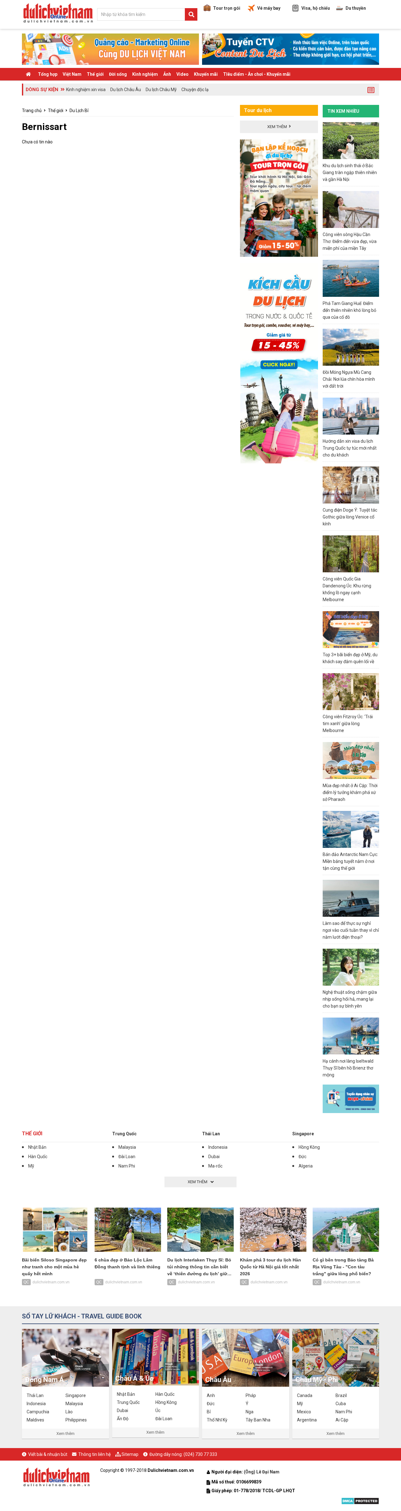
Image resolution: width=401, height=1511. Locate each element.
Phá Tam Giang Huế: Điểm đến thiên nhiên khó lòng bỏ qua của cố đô (349, 310)
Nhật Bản (37, 1147)
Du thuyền (356, 8)
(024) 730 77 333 (200, 1454)
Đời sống (118, 74)
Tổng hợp (47, 74)
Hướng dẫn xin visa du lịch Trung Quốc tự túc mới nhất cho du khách (350, 448)
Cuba (341, 1403)
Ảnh (167, 74)
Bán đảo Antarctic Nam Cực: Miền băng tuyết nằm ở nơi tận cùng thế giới (350, 861)
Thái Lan (211, 1133)
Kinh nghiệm (145, 74)
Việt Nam (72, 74)
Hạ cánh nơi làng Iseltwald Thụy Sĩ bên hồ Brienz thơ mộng (348, 1068)
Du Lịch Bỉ (79, 110)
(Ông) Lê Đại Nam (262, 1471)
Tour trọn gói (226, 8)
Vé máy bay (268, 8)
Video (182, 74)
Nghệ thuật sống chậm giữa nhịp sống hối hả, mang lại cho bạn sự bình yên (350, 999)
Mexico (304, 1411)
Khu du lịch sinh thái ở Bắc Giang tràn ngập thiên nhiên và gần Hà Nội (350, 172)
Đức (302, 1156)
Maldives (35, 1419)
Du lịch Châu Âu (125, 89)
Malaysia (127, 1147)
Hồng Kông (309, 1147)
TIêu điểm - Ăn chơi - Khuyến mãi (256, 74)
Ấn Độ (122, 1418)
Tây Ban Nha (258, 1419)
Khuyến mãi (206, 74)
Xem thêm (65, 1433)
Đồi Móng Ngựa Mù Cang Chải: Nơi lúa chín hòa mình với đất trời (349, 379)
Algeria (306, 1165)
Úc (157, 1410)
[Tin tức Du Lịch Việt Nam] (56, 1476)
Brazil (341, 1395)
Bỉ (209, 1411)
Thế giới (95, 74)
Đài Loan (126, 1156)
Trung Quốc (124, 1133)
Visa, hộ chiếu (315, 8)
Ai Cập (342, 1419)
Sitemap (130, 1454)
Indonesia (217, 1147)
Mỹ (31, 1165)
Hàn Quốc (37, 1156)
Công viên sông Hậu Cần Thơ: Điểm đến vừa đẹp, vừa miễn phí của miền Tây (350, 241)
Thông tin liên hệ (94, 1454)
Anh (211, 1395)
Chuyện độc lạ (195, 89)
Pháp (251, 1395)
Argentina (307, 1419)
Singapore (303, 1133)
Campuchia (38, 1411)
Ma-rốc (215, 1165)
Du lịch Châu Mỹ (161, 89)
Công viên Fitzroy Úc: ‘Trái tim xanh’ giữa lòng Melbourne (348, 723)
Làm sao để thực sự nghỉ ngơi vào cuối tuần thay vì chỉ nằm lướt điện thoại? (351, 930)
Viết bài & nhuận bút (47, 1454)
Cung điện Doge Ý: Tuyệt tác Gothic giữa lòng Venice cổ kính (350, 517)
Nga (249, 1411)
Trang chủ (32, 110)
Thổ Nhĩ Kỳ (217, 1419)
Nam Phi (126, 1165)
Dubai (214, 1156)
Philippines (76, 1419)
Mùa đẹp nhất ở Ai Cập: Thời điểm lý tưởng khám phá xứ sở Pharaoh (350, 792)
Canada (304, 1395)
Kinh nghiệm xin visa (86, 89)
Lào (69, 1411)
